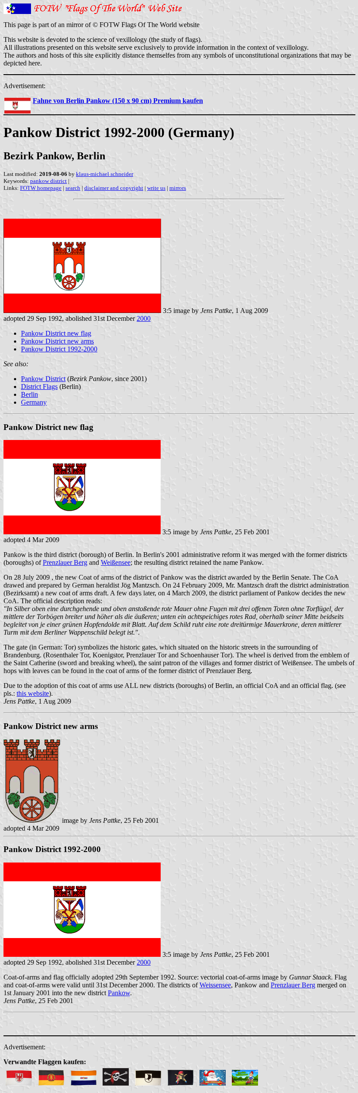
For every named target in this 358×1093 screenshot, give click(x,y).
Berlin (29, 394)
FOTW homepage (41, 188)
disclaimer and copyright (113, 188)
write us (156, 188)
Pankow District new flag (56, 333)
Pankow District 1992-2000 (59, 349)
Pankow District (43, 378)
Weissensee (215, 985)
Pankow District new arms (57, 341)
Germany (34, 402)
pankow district (48, 181)
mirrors (177, 188)
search (72, 188)
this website (33, 693)
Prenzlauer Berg (65, 562)
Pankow (119, 993)
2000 (144, 318)
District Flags (39, 386)
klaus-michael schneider (104, 174)
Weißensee (116, 562)
